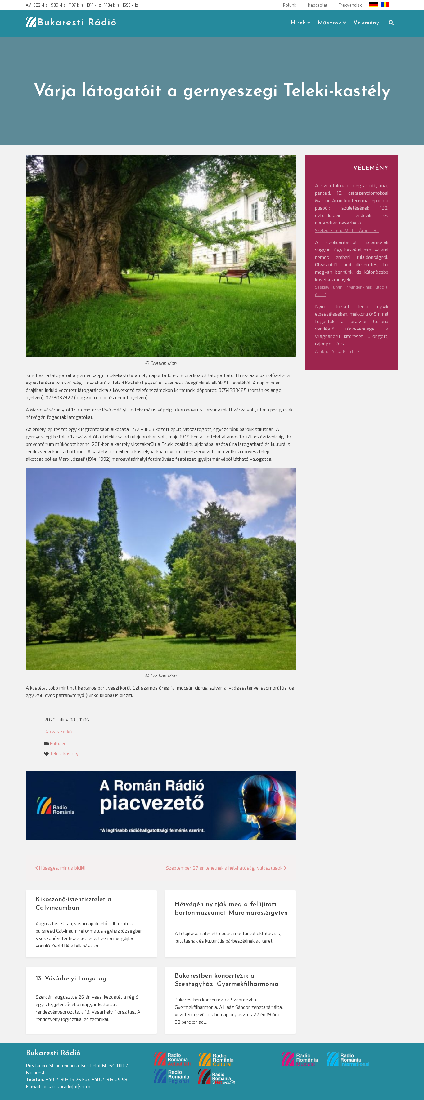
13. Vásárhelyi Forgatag (71, 978)
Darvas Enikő (58, 732)
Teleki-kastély (64, 754)
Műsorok (329, 23)
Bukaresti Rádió (77, 23)
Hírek (298, 23)
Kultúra (57, 744)
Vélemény (366, 23)
